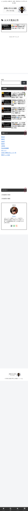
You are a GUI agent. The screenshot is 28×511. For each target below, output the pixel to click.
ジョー (14, 216)
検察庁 (3, 143)
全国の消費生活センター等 (8, 152)
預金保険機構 (5, 148)
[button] (25, 314)
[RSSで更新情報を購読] (16, 226)
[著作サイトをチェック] (11, 226)
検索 (2, 79)
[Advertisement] (14, 54)
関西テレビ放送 (5, 155)
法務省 (3, 146)
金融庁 (3, 141)
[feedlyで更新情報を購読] (14, 226)
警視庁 (3, 137)
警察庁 (3, 139)
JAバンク (3, 150)
